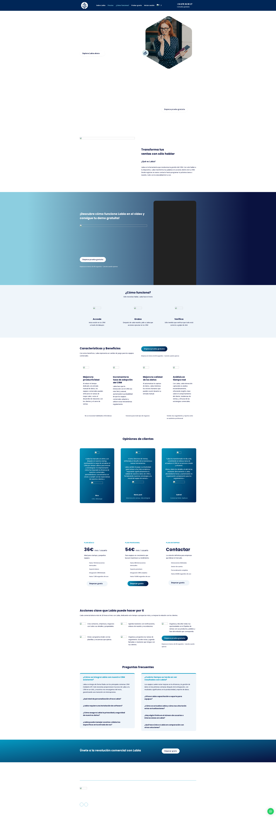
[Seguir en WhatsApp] (86, 804)
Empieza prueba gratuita (174, 109)
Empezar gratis (96, 583)
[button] (270, 811)
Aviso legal (176, 793)
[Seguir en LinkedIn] (81, 804)
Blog (143, 803)
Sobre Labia (100, 5)
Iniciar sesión (149, 5)
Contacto (144, 799)
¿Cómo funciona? (122, 5)
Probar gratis (136, 5)
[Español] (159, 5)
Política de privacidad (179, 796)
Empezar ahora (186, 773)
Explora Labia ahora (91, 53)
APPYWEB (168, 819)
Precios (110, 5)
